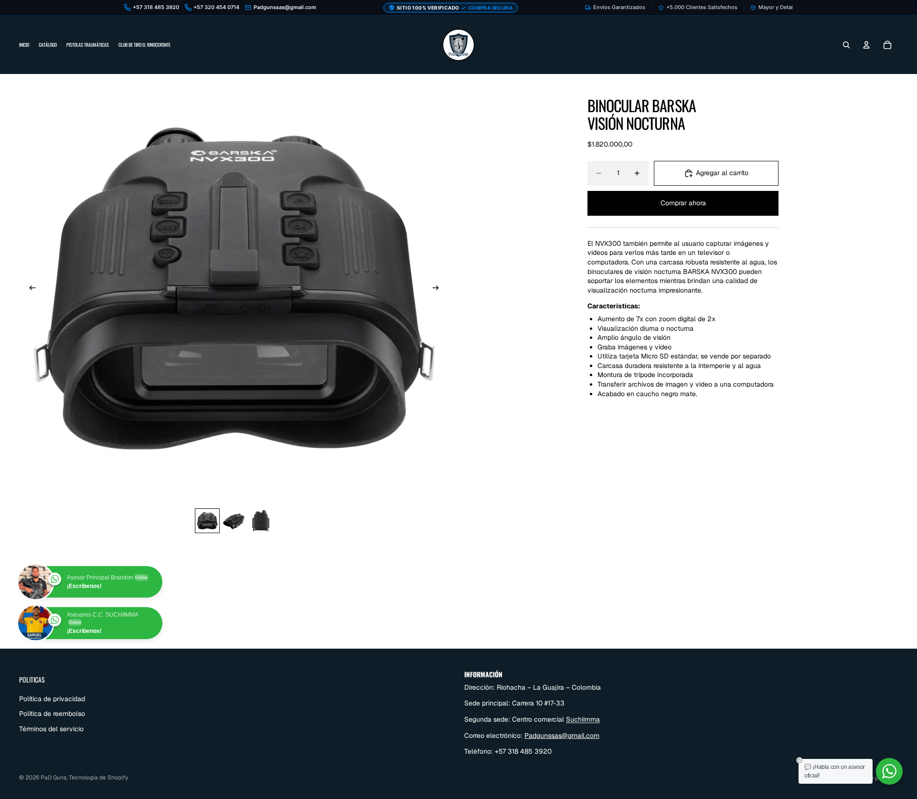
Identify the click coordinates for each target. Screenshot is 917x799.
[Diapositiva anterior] (29, 288)
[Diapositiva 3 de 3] (260, 520)
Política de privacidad (52, 698)
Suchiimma (583, 719)
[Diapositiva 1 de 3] (207, 520)
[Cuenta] (866, 44)
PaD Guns (53, 777)
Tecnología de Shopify (98, 777)
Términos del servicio (51, 729)
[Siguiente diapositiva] (438, 288)
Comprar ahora (683, 203)
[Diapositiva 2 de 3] (234, 520)
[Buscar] (846, 44)
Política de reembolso (52, 713)
